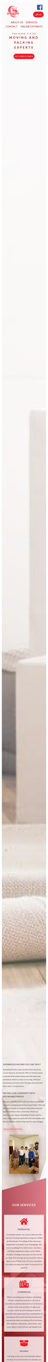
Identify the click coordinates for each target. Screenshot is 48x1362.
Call (39, 14)
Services (31, 22)
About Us (17, 22)
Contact (12, 26)
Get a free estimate (24, 56)
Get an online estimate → (13, 1129)
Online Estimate (31, 26)
